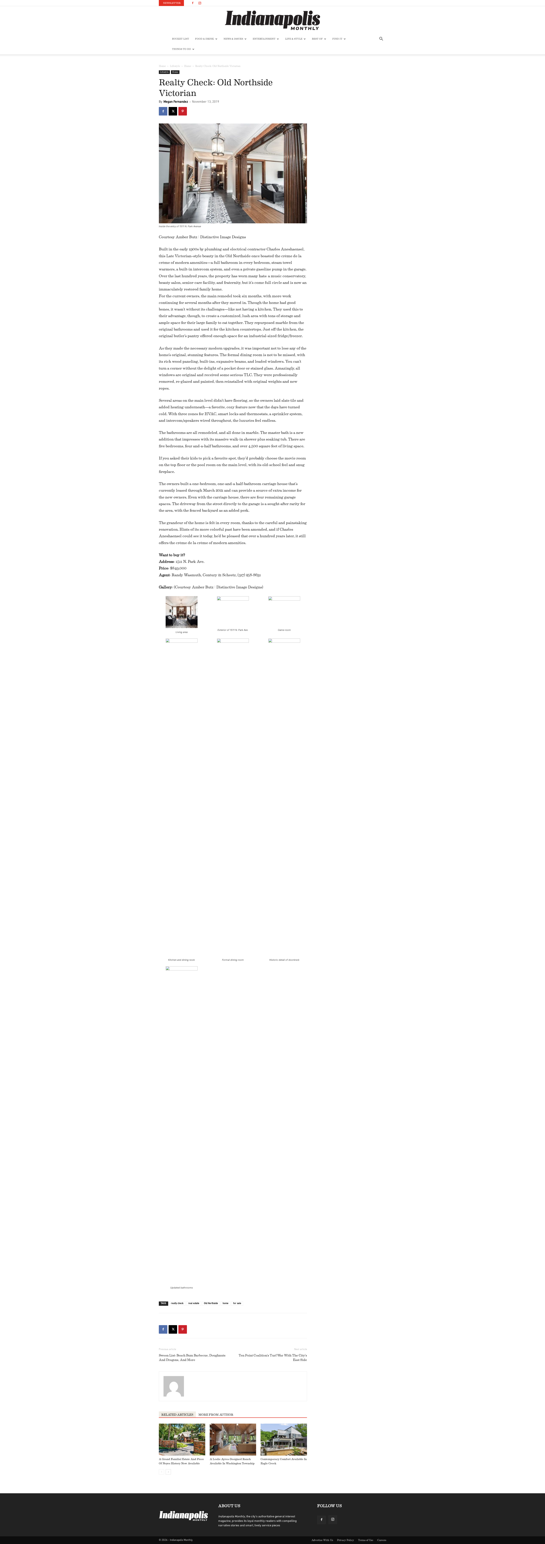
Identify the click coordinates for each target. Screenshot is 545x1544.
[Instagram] (199, 3)
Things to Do (181, 49)
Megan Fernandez (176, 102)
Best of (317, 39)
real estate (193, 1303)
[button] (381, 39)
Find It (337, 39)
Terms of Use (365, 1540)
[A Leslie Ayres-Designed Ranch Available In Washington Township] (233, 1440)
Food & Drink (204, 39)
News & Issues (233, 39)
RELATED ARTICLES (177, 1414)
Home (162, 66)
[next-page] (168, 1472)
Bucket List (180, 39)
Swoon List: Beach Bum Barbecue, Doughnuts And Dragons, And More (192, 1358)
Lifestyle (175, 66)
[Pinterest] (182, 111)
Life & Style (293, 39)
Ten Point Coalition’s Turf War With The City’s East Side (273, 1358)
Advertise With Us (322, 1540)
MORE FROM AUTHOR (215, 1414)
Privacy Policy (345, 1540)
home (225, 1303)
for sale (237, 1303)
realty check (177, 1303)
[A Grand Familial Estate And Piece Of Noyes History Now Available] (182, 1440)
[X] (173, 111)
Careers (381, 1540)
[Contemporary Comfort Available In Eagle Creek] (284, 1440)
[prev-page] (161, 1472)
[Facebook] (192, 3)
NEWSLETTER (172, 3)
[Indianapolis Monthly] (272, 20)
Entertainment (264, 39)
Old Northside (211, 1303)
